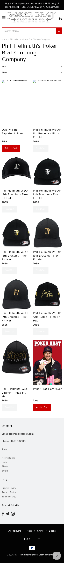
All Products (8, 457)
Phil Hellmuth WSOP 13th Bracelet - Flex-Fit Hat (15, 194)
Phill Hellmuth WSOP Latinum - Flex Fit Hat (16, 392)
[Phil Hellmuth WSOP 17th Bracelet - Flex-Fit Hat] (16, 294)
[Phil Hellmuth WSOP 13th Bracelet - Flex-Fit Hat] (16, 168)
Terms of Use (9, 496)
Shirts (5, 466)
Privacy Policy (9, 488)
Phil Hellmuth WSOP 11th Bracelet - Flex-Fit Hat (47, 133)
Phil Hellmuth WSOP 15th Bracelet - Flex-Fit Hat (15, 255)
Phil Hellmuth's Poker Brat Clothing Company (30, 39)
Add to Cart (11, 148)
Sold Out (40, 148)
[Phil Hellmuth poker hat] (47, 95)
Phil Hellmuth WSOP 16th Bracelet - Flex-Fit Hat (47, 255)
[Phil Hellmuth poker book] (16, 103)
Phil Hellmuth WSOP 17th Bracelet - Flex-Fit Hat (15, 316)
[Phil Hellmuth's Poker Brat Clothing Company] (32, 18)
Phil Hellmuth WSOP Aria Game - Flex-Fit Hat (47, 316)
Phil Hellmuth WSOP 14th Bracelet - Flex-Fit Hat (47, 194)
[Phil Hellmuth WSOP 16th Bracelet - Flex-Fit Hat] (47, 233)
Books (5, 470)
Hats (4, 462)
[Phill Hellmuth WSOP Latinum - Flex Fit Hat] (16, 357)
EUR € (27, 539)
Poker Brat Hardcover (47, 388)
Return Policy (9, 492)
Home (4, 39)
